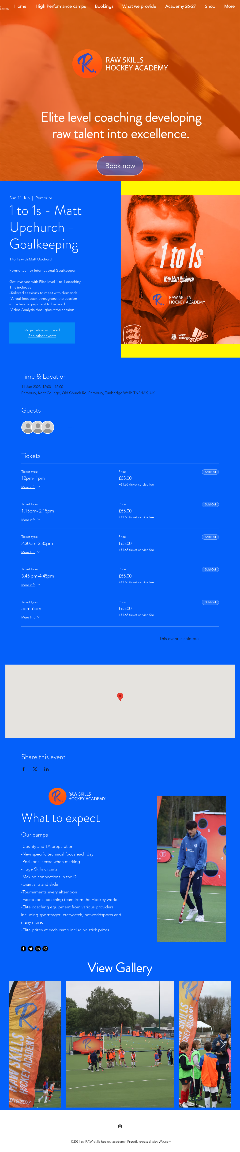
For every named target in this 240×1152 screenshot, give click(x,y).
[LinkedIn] (38, 948)
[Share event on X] (35, 769)
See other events (42, 335)
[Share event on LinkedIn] (46, 769)
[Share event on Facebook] (23, 769)
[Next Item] (222, 1044)
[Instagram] (45, 948)
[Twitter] (31, 948)
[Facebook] (23, 948)
